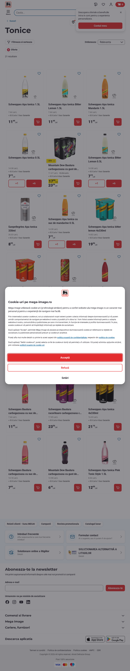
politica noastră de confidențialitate (72, 337)
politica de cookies (107, 337)
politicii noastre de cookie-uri (32, 345)
